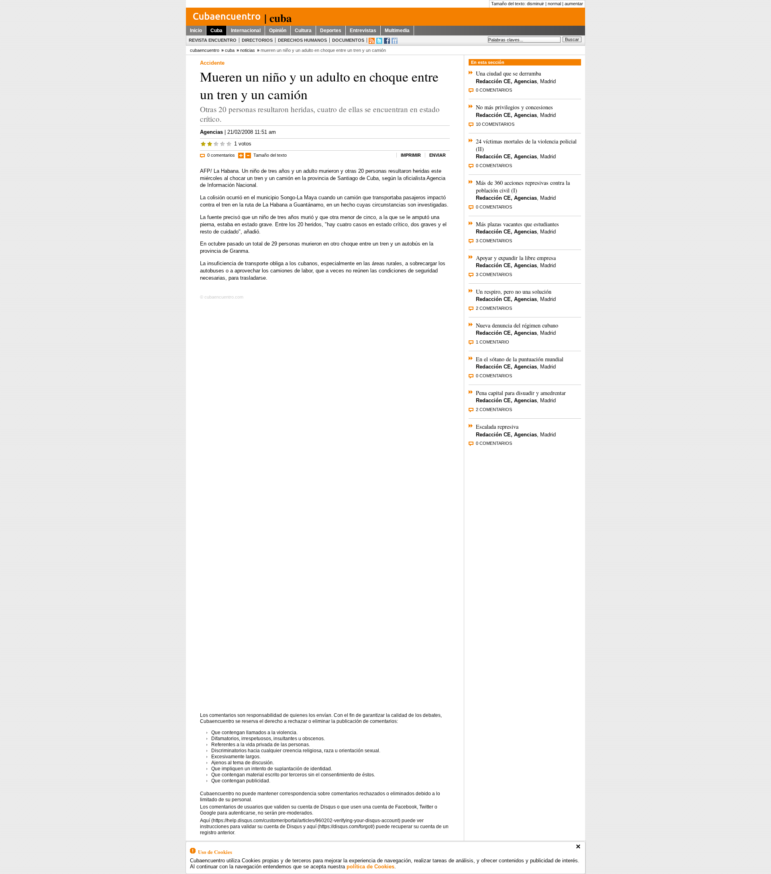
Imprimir (411, 155)
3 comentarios (494, 240)
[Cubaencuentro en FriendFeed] (394, 41)
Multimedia (397, 30)
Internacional (246, 30)
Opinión (277, 30)
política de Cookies (370, 867)
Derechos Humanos (302, 40)
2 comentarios (494, 308)
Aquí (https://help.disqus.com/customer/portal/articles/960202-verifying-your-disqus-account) (300, 820)
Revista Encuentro (213, 40)
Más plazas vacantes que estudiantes (517, 224)
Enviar (437, 155)
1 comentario (492, 342)
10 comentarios (495, 124)
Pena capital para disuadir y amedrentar (521, 393)
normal (554, 3)
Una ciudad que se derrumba (508, 73)
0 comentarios (221, 155)
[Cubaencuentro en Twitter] (379, 41)
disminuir (535, 3)
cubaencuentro (204, 50)
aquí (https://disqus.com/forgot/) (341, 826)
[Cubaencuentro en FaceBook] (387, 41)
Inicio (196, 30)
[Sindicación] (371, 41)
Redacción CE (493, 81)
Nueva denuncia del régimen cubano (517, 325)
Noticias (247, 50)
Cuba (216, 30)
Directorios (257, 40)
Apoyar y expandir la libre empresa (516, 258)
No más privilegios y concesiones (514, 107)
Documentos (348, 40)
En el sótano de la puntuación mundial (519, 359)
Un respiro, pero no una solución (513, 291)
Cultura (303, 30)
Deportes (330, 30)
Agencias (211, 132)
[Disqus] (325, 405)
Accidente (212, 63)
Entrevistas (363, 30)
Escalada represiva (497, 426)
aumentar (574, 3)
